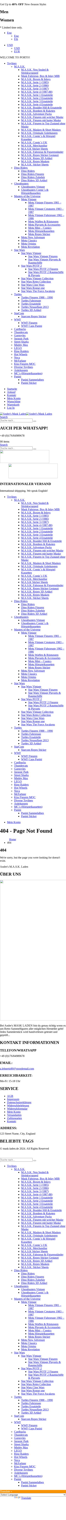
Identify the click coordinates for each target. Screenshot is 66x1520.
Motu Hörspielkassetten (41, 231)
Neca (17, 357)
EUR (17, 51)
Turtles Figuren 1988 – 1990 (37, 297)
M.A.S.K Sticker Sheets (34, 148)
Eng (9, 32)
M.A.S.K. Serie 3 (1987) (35, 88)
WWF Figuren (29, 322)
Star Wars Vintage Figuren (43, 256)
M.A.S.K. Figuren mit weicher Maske (42, 117)
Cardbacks (20, 329)
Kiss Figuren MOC (25, 363)
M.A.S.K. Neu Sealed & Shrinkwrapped (35, 71)
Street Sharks (21, 341)
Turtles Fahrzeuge (31, 300)
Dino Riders (21, 167)
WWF (17, 319)
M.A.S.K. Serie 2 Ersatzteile (37, 98)
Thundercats (21, 332)
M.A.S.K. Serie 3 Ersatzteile (37, 101)
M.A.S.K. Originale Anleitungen (39, 132)
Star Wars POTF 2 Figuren (43, 268)
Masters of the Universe (27, 196)
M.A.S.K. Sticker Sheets (35, 164)
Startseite (12, 388)
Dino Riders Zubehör (33, 177)
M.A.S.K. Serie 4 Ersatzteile (37, 104)
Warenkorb (13, 404)
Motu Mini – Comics (39, 227)
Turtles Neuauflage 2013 (35, 306)
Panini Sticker (29, 382)
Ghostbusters (21, 183)
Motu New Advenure (33, 237)
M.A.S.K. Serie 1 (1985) (35, 82)
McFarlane (20, 360)
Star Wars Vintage (31, 253)
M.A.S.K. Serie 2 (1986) (35, 85)
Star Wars (19, 250)
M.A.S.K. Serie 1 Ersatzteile (37, 94)
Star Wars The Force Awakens (38, 291)
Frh (16, 39)
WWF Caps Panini (31, 325)
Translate (26, 1497)
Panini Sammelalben (32, 379)
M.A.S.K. (19, 66)
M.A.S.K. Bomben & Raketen (38, 110)
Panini (17, 376)
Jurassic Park (21, 338)
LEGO (18, 348)
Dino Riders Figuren (32, 174)
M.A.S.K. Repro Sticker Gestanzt (40, 155)
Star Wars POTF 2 (31, 265)
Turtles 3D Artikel (31, 310)
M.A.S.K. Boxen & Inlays (36, 79)
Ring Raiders (21, 351)
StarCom (19, 313)
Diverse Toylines (23, 367)
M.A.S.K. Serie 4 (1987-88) (36, 91)
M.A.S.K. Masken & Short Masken (41, 129)
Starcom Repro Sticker (33, 316)
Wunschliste (13, 401)
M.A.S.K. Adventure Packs (36, 113)
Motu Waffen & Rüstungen (43, 221)
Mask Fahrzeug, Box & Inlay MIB (40, 76)
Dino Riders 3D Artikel (34, 180)
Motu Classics (29, 240)
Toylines (12, 63)
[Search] (34, 421)
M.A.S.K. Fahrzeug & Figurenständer (42, 151)
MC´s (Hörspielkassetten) (28, 373)
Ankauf (11, 392)
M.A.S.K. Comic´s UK (34, 142)
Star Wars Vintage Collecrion (37, 278)
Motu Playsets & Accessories (44, 224)
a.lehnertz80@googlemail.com (17, 1068)
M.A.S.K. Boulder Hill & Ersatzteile (41, 107)
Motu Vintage (28, 199)
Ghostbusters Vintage (33, 186)
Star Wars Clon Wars (32, 284)
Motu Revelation (30, 246)
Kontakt (11, 395)
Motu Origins (28, 243)
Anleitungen (21, 370)
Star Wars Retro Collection (36, 281)
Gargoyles (20, 335)
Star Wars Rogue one (33, 287)
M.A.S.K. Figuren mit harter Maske (41, 120)
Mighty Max (21, 344)
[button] (4, 416)
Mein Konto (14, 398)
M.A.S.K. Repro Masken (35, 161)
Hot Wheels (20, 354)
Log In (11, 407)
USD (10, 45)
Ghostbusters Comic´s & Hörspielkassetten (34, 191)
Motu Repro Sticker (39, 234)
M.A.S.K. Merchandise (34, 145)
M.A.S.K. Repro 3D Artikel (36, 158)
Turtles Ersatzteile (31, 303)
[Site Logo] (26, 413)
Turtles (18, 294)
